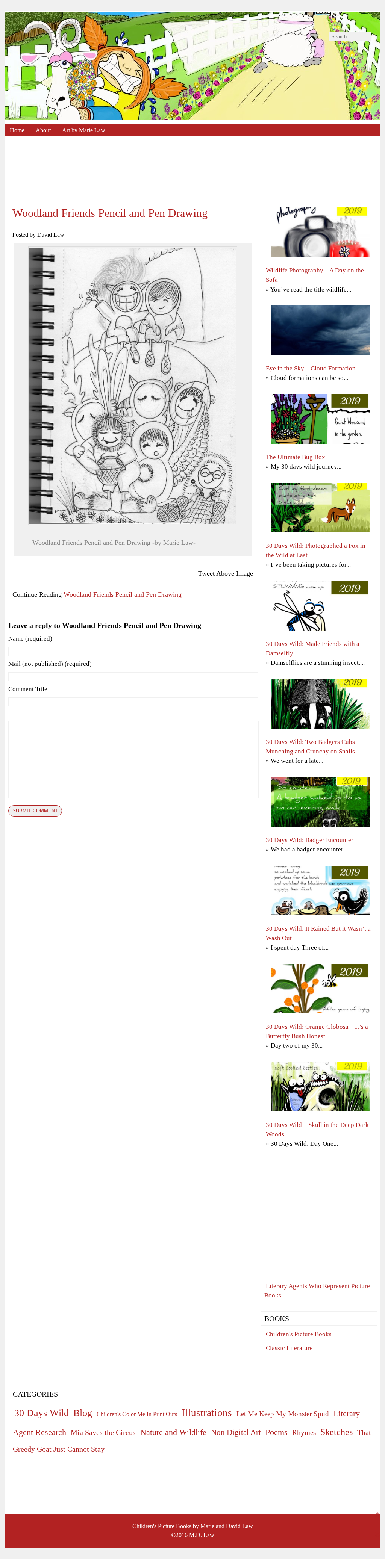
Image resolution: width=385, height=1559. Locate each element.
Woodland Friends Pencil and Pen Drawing (110, 213)
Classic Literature (289, 1348)
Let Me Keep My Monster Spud (282, 1414)
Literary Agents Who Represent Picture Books (317, 1290)
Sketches (336, 1432)
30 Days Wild (41, 1413)
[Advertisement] (192, 166)
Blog (82, 1413)
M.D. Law (201, 1535)
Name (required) (30, 638)
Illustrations (207, 1412)
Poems (276, 1432)
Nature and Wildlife (173, 1432)
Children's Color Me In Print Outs (137, 1414)
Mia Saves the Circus (103, 1432)
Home (17, 130)
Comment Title (27, 689)
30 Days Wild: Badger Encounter (309, 840)
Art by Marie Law (83, 130)
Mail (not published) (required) (50, 663)
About (43, 130)
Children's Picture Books (299, 1334)
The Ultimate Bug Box (295, 457)
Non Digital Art (236, 1432)
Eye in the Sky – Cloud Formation (311, 368)
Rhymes (304, 1433)
